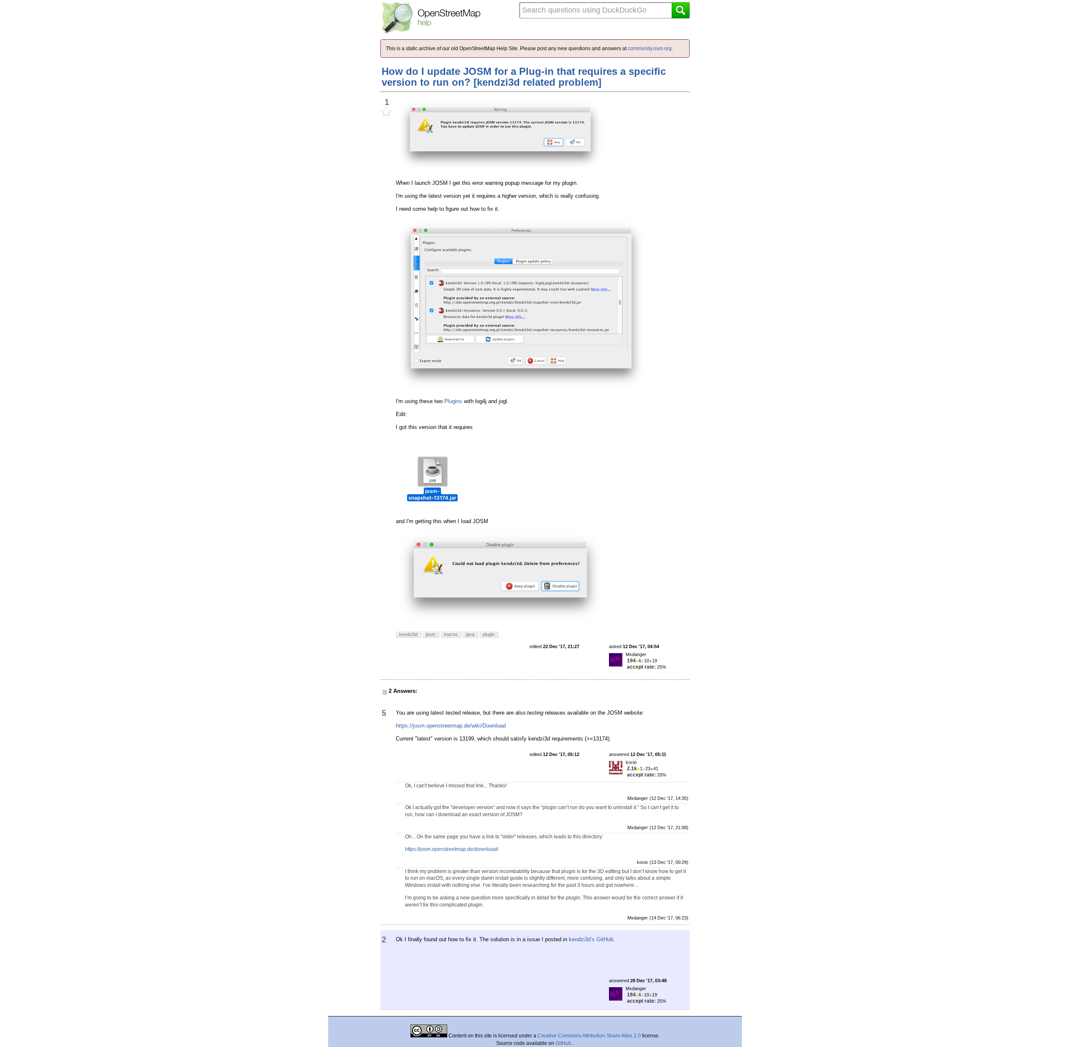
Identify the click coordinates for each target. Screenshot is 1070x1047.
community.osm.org (650, 48)
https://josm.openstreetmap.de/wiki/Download (451, 726)
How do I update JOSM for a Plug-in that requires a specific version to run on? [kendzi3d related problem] (524, 77)
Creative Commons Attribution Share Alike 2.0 (589, 1036)
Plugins (453, 401)
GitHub (564, 1043)
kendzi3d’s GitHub (591, 939)
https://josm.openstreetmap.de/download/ (451, 849)
